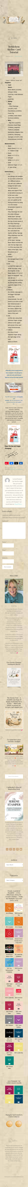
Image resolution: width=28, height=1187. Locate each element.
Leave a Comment (18, 56)
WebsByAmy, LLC (19, 1176)
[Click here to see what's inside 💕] (14, 728)
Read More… (18, 504)
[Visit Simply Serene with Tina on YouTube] (14, 754)
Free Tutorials (20, 469)
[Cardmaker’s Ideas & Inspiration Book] (14, 820)
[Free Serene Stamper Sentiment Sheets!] (14, 688)
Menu (15, 38)
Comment (5, 521)
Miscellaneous (13, 467)
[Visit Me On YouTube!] (14, 591)
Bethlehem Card (13, 469)
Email (4, 550)
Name (4, 542)
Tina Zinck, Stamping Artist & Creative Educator (14, 20)
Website (5, 558)
